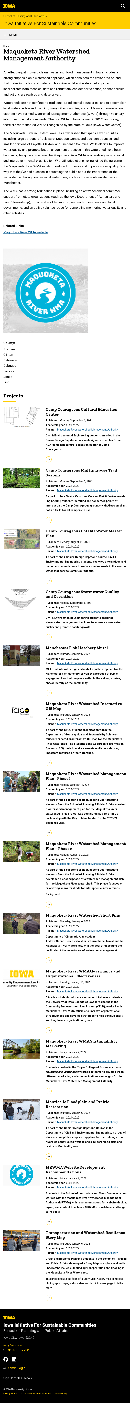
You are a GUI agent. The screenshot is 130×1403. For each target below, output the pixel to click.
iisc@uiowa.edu (14, 1345)
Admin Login (16, 1368)
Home (6, 46)
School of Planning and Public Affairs (25, 16)
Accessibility (61, 1393)
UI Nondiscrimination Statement (36, 1393)
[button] (123, 6)
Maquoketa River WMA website (25, 232)
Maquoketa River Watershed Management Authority (87, 429)
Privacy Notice (10, 1393)
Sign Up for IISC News (17, 1378)
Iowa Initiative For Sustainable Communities (49, 23)
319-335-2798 (18, 1350)
